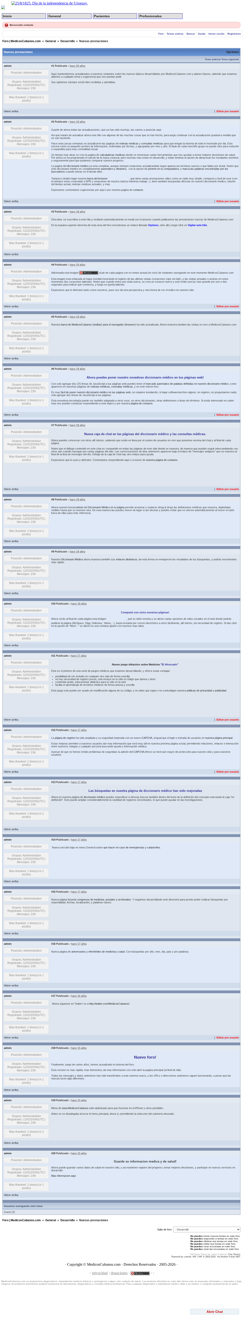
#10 (53, 603)
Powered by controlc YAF (183, 1257)
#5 (52, 316)
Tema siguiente (230, 59)
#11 (53, 655)
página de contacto (141, 403)
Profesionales (150, 16)
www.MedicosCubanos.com (78, 1108)
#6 (52, 368)
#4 (52, 264)
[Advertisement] (137, 96)
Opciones (232, 52)
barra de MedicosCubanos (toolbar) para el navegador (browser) (98, 324)
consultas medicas (152, 143)
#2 (52, 121)
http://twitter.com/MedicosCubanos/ (109, 1003)
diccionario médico (94, 797)
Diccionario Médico (72, 559)
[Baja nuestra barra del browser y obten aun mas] (118, 178)
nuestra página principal (218, 737)
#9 (52, 551)
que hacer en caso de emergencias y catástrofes (131, 847)
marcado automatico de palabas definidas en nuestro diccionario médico (187, 383)
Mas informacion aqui (63, 1175)
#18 (53, 1048)
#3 (52, 211)
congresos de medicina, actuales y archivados (104, 899)
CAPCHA (147, 737)
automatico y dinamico (113, 168)
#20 (53, 1153)
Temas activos (175, 33)
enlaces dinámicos (126, 559)
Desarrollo (67, 41)
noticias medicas (128, 143)
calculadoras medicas (112, 154)
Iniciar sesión (216, 33)
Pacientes (102, 16)
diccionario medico (77, 166)
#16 (53, 943)
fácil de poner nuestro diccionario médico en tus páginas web (96, 392)
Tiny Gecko (234, 1254)
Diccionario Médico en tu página (106, 507)
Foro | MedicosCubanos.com (21, 41)
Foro (161, 33)
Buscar (191, 33)
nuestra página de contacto (161, 460)
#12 (53, 730)
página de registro (65, 737)
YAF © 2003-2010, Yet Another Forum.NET (219, 1257)
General (54, 16)
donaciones (119, 1273)
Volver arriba (11, 111)
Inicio (7, 16)
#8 (52, 499)
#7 (52, 425)
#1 (52, 65)
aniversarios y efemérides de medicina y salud (98, 951)
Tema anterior (213, 59)
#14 (53, 839)
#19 (53, 1100)
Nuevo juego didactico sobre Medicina (136, 664)
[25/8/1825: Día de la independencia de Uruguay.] (49, 3)
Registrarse (234, 33)
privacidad (100, 1273)
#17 (53, 995)
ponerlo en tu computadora (163, 168)
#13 (53, 782)
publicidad (220, 690)
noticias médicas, (100, 386)
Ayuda (201, 33)
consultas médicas (122, 386)
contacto (138, 189)
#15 (53, 891)
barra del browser (97, 178)
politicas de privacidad (199, 690)
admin (8, 65)
